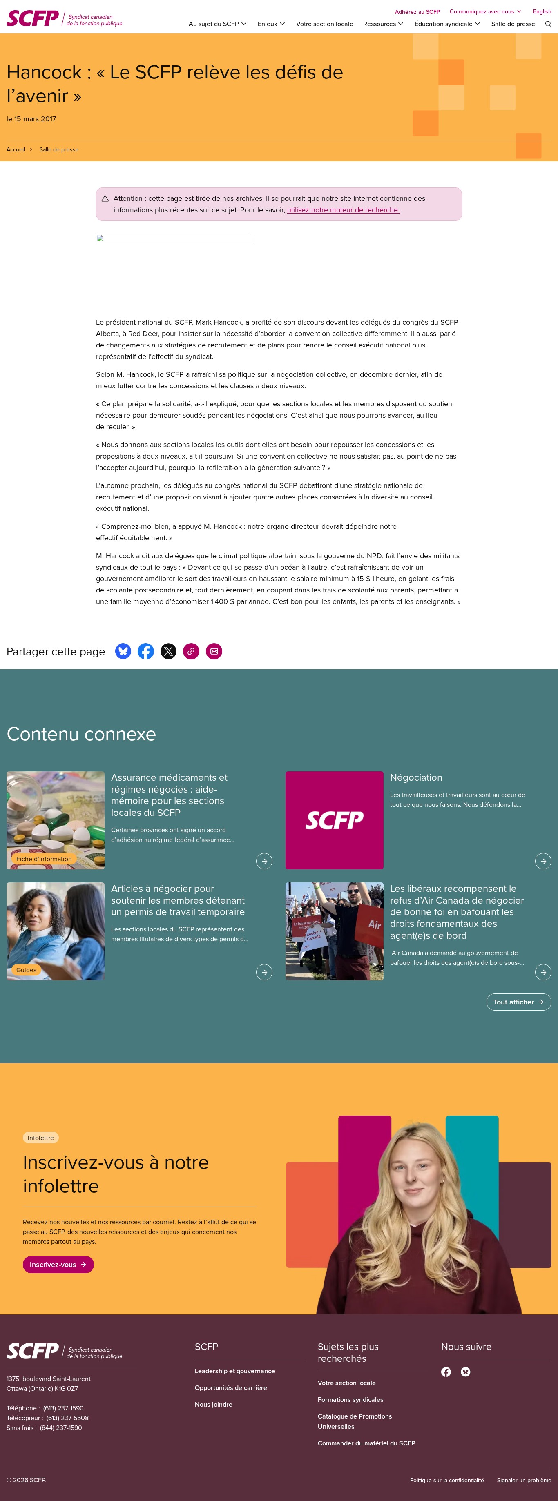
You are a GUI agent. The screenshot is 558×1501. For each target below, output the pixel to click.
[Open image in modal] (279, 275)
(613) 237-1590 (63, 1407)
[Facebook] (446, 1371)
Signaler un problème (524, 1480)
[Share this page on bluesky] (123, 652)
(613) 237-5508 (68, 1417)
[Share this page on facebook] (146, 652)
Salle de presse (513, 23)
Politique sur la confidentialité (447, 1480)
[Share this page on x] (168, 652)
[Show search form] (548, 23)
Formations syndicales (351, 1399)
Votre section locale (324, 23)
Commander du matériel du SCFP (366, 1443)
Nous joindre (213, 1404)
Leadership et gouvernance (235, 1371)
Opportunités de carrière (231, 1387)
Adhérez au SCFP (417, 12)
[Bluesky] (465, 1371)
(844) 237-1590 (61, 1427)
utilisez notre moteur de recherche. (343, 210)
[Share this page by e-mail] (214, 652)
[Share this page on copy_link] (191, 652)
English (542, 11)
